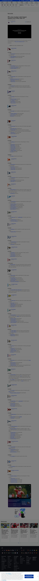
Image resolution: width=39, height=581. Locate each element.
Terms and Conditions (8, 573)
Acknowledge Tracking (29, 577)
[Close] (38, 576)
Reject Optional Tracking (29, 575)
